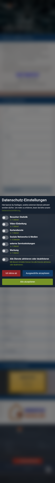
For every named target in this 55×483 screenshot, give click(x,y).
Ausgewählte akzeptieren (37, 273)
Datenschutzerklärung (11, 210)
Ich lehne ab (11, 273)
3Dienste (15, 240)
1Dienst (14, 220)
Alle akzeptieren (27, 281)
